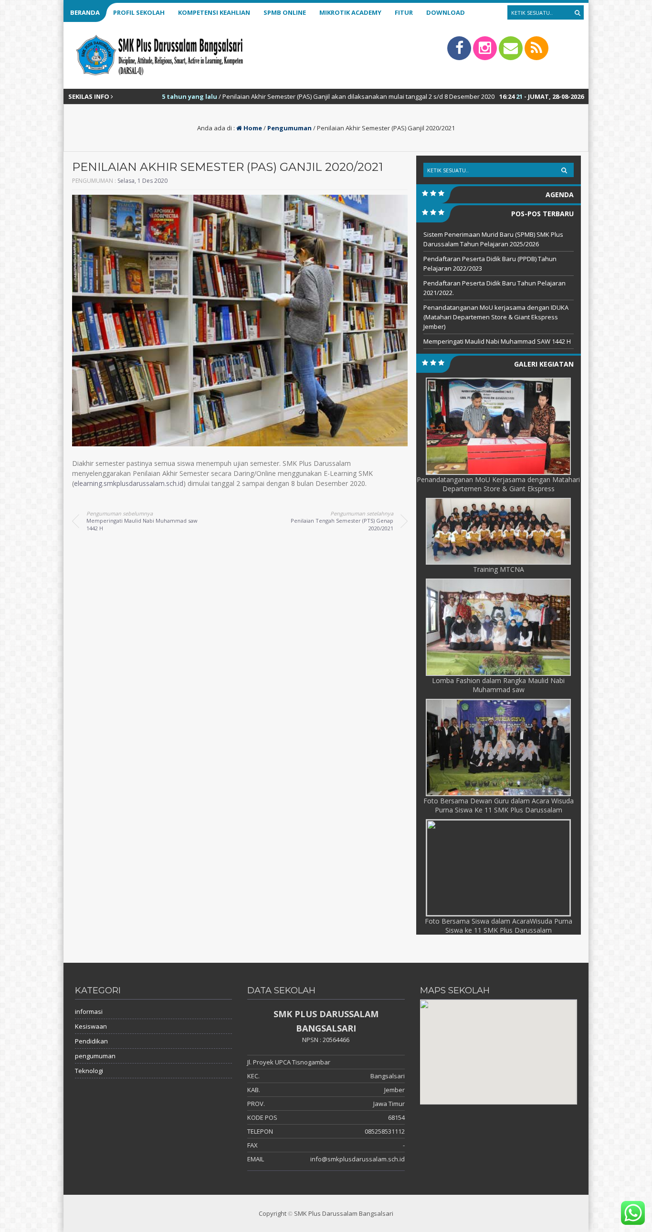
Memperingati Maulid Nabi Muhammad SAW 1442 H (497, 341)
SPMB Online (284, 12)
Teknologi (89, 1070)
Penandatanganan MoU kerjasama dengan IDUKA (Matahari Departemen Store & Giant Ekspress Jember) (495, 317)
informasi (89, 1011)
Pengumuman (289, 128)
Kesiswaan (91, 1026)
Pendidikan (91, 1041)
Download (445, 12)
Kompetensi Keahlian (214, 12)
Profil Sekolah (139, 12)
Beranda (85, 12)
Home (252, 128)
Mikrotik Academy (350, 12)
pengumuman (95, 1056)
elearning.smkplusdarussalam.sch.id (128, 483)
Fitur (404, 12)
